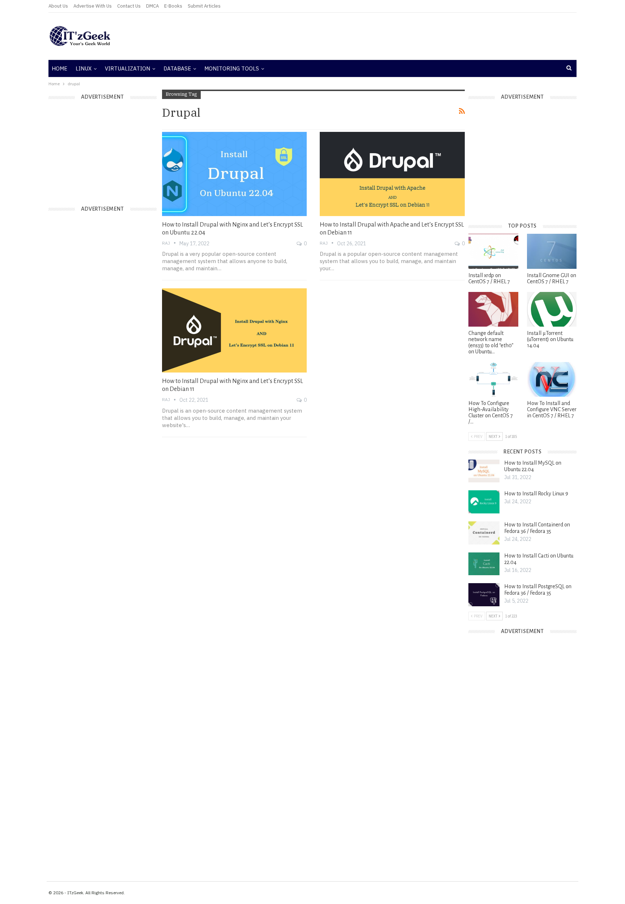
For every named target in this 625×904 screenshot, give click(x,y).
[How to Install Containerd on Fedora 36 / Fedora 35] (483, 532)
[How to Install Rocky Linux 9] (483, 501)
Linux (84, 68)
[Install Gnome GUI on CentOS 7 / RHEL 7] (552, 251)
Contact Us (129, 6)
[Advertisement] (401, 36)
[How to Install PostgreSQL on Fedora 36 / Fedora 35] (483, 594)
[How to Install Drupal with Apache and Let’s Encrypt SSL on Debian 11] (392, 174)
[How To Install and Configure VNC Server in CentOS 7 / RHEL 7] (552, 379)
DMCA (152, 6)
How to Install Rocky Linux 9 (536, 493)
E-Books (173, 6)
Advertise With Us (92, 6)
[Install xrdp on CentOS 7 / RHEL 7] (493, 251)
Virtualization (127, 68)
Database (177, 68)
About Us (58, 6)
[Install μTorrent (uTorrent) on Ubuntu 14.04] (552, 309)
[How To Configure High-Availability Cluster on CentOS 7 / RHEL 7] (493, 379)
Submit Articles (204, 6)
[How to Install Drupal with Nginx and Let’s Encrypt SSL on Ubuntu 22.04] (234, 174)
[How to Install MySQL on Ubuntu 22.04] (483, 471)
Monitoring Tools (231, 68)
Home (59, 68)
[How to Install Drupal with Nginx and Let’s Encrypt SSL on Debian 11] (234, 330)
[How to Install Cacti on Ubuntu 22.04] (483, 564)
